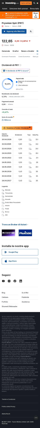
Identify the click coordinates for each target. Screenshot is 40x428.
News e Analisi (27, 51)
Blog (3, 293)
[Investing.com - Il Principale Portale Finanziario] (12, 3)
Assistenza (26, 302)
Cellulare (5, 297)
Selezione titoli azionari (18, 9)
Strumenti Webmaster (9, 306)
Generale (6, 51)
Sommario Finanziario (9, 56)
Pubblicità (25, 297)
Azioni (4, 9)
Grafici (16, 51)
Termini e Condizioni (8, 399)
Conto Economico (24, 56)
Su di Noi (25, 293)
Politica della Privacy (8, 406)
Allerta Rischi (6, 414)
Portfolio (5, 302)
